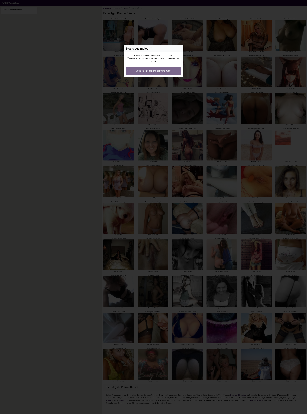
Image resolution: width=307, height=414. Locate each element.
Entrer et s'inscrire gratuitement (153, 70)
